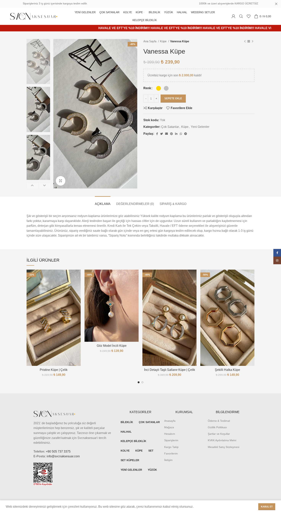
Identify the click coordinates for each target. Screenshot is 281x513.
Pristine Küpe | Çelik (53, 369)
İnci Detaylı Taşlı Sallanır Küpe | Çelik (169, 369)
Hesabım (169, 433)
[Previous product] (245, 41)
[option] (38, 61)
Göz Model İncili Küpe (112, 345)
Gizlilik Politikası (217, 427)
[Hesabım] (233, 16)
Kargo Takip (171, 447)
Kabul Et (267, 506)
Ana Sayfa (150, 41)
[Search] (241, 16)
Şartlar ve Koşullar (219, 433)
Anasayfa (169, 420)
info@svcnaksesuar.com (63, 456)
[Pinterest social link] (171, 133)
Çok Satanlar (170, 126)
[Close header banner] (276, 4)
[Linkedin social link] (176, 133)
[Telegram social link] (185, 133)
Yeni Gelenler (200, 126)
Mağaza (169, 427)
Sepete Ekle (173, 98)
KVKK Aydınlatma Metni (222, 440)
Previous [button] (32, 185)
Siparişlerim (171, 440)
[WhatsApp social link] (181, 133)
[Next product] (252, 41)
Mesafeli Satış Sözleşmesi (223, 447)
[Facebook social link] (157, 133)
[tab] (102, 202)
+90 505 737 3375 (58, 451)
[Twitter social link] (161, 133)
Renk (147, 88)
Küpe (163, 41)
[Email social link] (166, 133)
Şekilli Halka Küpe (227, 369)
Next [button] (44, 185)
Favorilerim (171, 453)
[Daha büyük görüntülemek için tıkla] (60, 181)
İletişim (168, 460)
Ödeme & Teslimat (219, 420)
